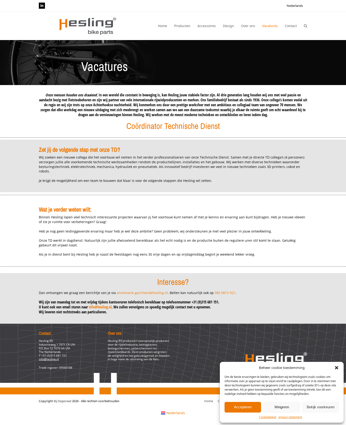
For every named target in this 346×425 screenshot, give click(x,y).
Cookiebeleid (267, 417)
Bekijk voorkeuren (320, 407)
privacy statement (290, 417)
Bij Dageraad (62, 401)
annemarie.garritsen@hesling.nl (142, 292)
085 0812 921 (225, 292)
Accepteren (243, 407)
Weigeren (281, 407)
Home (208, 401)
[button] (336, 367)
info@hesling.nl (100, 307)
